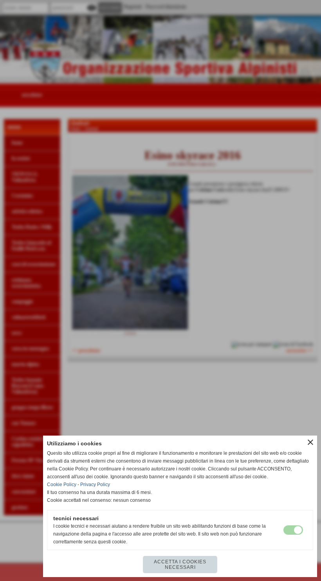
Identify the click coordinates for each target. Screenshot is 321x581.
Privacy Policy (95, 484)
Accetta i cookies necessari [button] (180, 564)
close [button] (310, 442)
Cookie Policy (61, 484)
